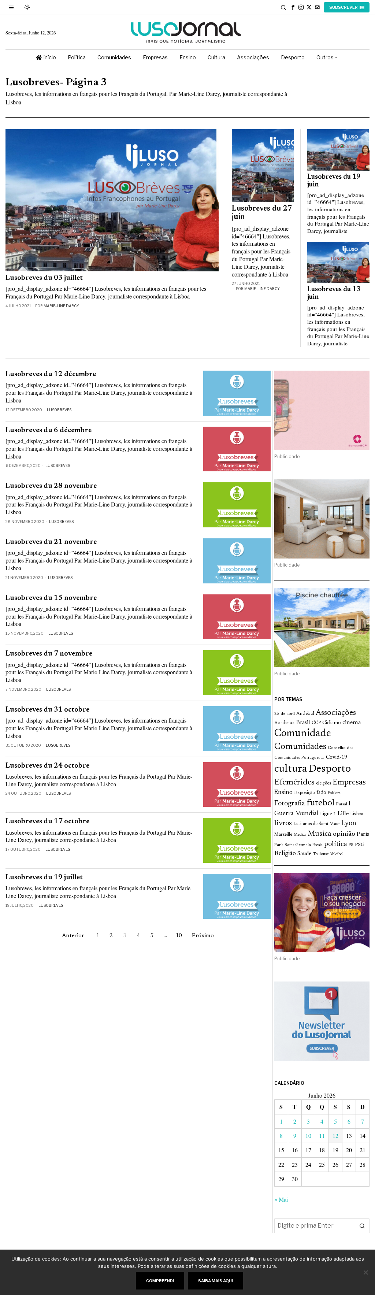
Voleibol (337, 854)
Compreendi (160, 1280)
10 (308, 1135)
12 (335, 1135)
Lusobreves (59, 410)
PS (351, 845)
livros (283, 823)
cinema (351, 723)
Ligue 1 (328, 814)
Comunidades (300, 746)
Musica (319, 834)
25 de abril (284, 714)
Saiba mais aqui (215, 1280)
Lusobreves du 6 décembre (48, 430)
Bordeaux (284, 722)
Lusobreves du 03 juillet (44, 278)
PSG (359, 845)
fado (321, 792)
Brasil (303, 723)
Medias (300, 835)
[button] (362, 1225)
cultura (290, 769)
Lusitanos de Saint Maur (316, 824)
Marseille (283, 834)
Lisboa (356, 814)
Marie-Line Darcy (61, 306)
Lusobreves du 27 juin (262, 213)
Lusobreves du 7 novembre (48, 653)
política (335, 844)
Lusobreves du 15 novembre (51, 598)
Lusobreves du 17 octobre (47, 821)
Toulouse (321, 854)
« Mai (281, 1199)
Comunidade (302, 734)
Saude (304, 854)
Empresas (349, 783)
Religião (285, 853)
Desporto (329, 769)
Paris (363, 834)
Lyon (348, 823)
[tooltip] (293, 7)
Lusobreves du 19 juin (333, 181)
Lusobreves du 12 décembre (50, 374)
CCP (316, 723)
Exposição (304, 792)
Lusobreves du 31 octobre (47, 709)
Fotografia (289, 803)
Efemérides (294, 782)
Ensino (283, 792)
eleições (323, 783)
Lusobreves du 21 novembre (51, 542)
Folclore (334, 793)
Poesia (317, 845)
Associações (336, 713)
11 (322, 1135)
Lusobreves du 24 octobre (47, 765)
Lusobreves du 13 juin (333, 293)
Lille (343, 814)
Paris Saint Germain (292, 845)
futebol (320, 803)
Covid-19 (336, 757)
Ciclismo (331, 723)
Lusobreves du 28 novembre (51, 486)
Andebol (305, 713)
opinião (344, 834)
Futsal (341, 804)
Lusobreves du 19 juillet (44, 877)
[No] (366, 1272)
